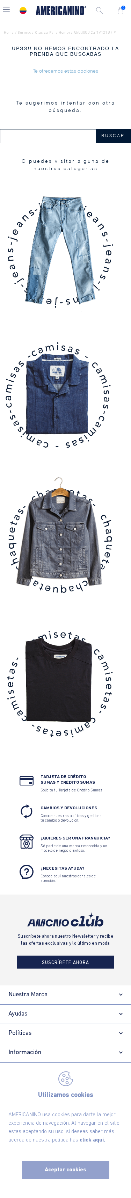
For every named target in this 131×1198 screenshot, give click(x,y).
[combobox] (65, 136)
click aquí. (92, 1140)
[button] (6, 10)
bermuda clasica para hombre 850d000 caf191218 (63, 33)
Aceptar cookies (65, 1170)
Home (9, 33)
